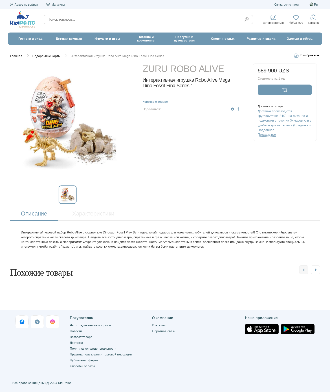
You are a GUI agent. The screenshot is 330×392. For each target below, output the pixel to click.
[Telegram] (232, 109)
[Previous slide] (303, 269)
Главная (16, 56)
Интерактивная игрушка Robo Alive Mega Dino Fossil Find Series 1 (118, 56)
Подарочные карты (46, 56)
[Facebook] (238, 109)
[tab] (34, 214)
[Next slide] (315, 269)
